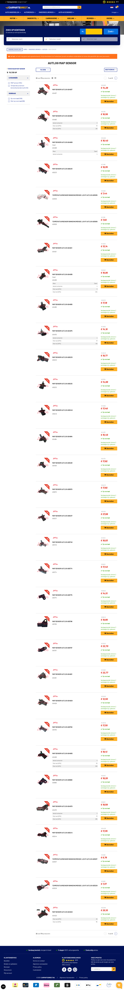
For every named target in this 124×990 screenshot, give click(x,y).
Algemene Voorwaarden (67, 977)
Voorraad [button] (12, 93)
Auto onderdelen (12, 12)
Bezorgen (7, 967)
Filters (43, 70)
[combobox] (27, 39)
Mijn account (8, 973)
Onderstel (32, 18)
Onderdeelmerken (46, 12)
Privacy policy (37, 967)
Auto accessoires (65, 12)
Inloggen (114, 12)
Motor (13, 18)
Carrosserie (51, 18)
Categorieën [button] (13, 78)
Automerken (29, 12)
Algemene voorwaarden (40, 964)
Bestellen (7, 961)
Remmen (90, 18)
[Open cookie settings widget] (3, 986)
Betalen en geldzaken (10, 964)
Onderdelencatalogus (15, 49)
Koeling (70, 18)
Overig (110, 18)
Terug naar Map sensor (16, 69)
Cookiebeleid (37, 970)
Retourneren (8, 970)
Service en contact (39, 961)
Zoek (110, 31)
